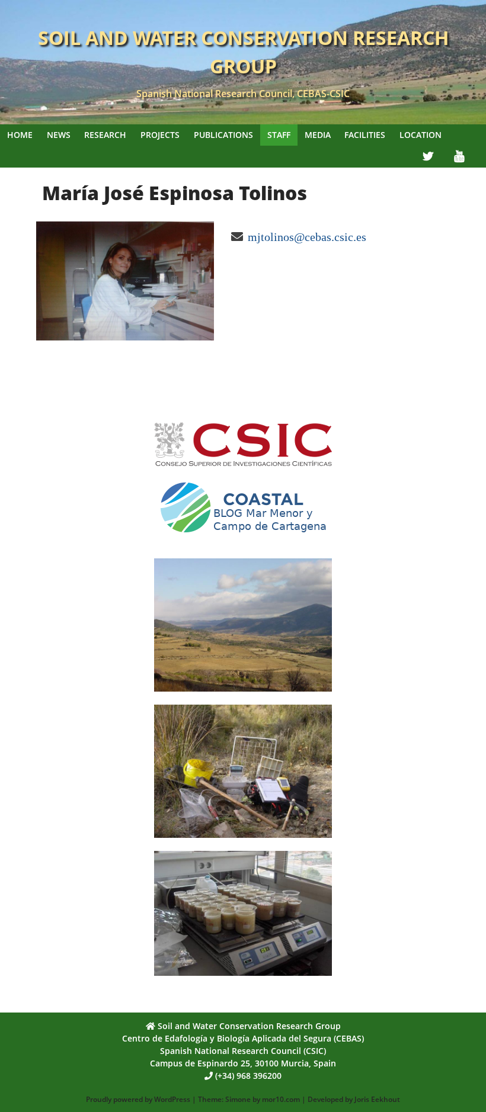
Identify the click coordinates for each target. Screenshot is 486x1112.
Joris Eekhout (377, 1099)
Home (20, 134)
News (59, 134)
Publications (223, 134)
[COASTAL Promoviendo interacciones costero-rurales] (243, 537)
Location (420, 134)
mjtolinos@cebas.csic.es (307, 236)
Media (318, 134)
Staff (278, 134)
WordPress (172, 1099)
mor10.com (281, 1099)
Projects (160, 134)
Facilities (364, 134)
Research (105, 134)
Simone (238, 1099)
